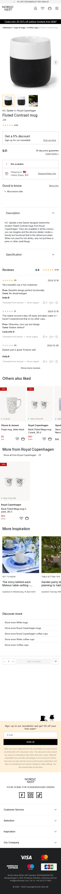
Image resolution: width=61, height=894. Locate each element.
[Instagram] (30, 794)
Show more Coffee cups (17, 645)
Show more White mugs (16, 622)
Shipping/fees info (47, 173)
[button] (10, 125)
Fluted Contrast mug (49, 28)
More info (54, 185)
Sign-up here (49, 140)
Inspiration (9, 831)
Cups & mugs (19, 28)
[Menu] (56, 8)
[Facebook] (22, 794)
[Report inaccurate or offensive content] (57, 302)
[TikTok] (39, 794)
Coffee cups (32, 28)
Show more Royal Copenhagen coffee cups (26, 633)
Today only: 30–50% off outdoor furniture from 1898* (30, 21)
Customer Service (14, 809)
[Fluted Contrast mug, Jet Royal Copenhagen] (30, 61)
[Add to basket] (23, 438)
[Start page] (8, 8)
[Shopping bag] (49, 8)
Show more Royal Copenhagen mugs (23, 628)
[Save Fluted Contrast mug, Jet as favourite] (56, 661)
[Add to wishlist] (17, 439)
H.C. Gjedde (7, 110)
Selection (9, 820)
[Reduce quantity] (4, 661)
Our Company (11, 842)
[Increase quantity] (13, 661)
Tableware (7, 28)
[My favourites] (42, 8)
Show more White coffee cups (19, 639)
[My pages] (35, 8)
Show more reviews (30, 368)
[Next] (56, 62)
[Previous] (5, 62)
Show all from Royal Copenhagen (20, 455)
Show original (33, 303)
